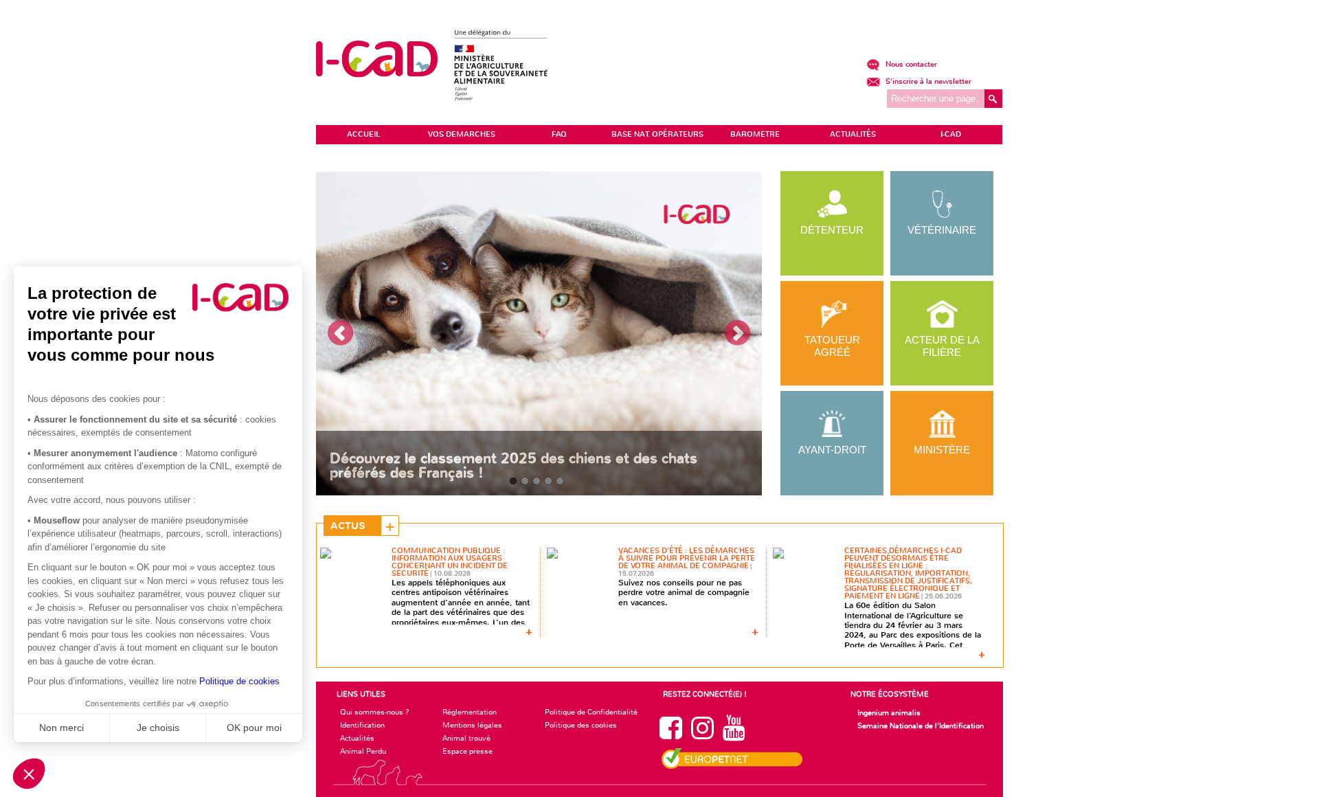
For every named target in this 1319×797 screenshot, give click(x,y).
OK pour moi (254, 727)
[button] (28, 773)
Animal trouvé (466, 738)
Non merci (61, 727)
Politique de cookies (239, 681)
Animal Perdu (363, 751)
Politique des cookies (581, 725)
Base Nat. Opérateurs (657, 134)
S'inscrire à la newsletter (927, 81)
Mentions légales (472, 725)
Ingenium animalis (889, 712)
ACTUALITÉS (853, 134)
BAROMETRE (755, 134)
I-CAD (950, 134)
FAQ (559, 134)
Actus (347, 525)
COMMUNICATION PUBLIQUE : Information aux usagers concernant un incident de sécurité (450, 562)
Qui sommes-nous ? (374, 712)
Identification (362, 725)
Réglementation (469, 712)
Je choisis (158, 727)
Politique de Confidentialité (591, 712)
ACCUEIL (363, 134)
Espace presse (467, 751)
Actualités (357, 738)
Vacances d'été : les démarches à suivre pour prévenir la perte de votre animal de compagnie (686, 558)
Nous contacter (910, 64)
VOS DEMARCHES (461, 134)
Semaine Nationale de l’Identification (920, 725)
